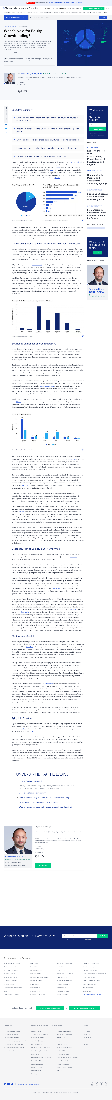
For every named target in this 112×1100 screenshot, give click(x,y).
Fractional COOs (35, 991)
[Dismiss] (107, 2)
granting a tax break (47, 386)
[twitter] (6, 129)
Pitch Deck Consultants (63, 991)
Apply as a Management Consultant (84, 1008)
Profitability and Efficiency (95, 191)
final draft (29, 647)
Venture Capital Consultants (46, 12)
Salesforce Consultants (90, 970)
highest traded (24, 612)
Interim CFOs (82, 12)
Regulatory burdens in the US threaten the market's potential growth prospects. (47, 130)
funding (32, 731)
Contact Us (86, 1034)
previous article (37, 265)
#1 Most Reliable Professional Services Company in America (65, 2)
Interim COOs (61, 970)
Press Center (87, 1038)
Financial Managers (36, 970)
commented (49, 683)
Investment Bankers (63, 1041)
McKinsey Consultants (63, 984)
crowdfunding (76, 162)
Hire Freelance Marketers (11, 1038)
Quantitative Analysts (89, 967)
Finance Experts (36, 1031)
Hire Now (97, 253)
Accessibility (75, 1092)
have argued (72, 459)
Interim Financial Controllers (65, 974)
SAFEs (18, 402)
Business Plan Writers (10, 977)
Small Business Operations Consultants (94, 974)
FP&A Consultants (36, 1067)
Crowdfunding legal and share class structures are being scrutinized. (47, 139)
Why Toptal (86, 1031)
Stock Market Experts (89, 984)
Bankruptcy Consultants (11, 967)
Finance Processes (10, 26)
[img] (55, 74)
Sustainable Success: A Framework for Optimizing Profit (97, 196)
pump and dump (56, 588)
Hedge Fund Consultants (64, 963)
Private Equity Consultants (71, 12)
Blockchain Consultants (11, 970)
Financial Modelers (35, 974)
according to (26, 485)
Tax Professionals (88, 988)
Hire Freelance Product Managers (14, 1047)
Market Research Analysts (64, 981)
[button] (106, 13)
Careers (85, 1041)
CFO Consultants (9, 984)
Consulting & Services (59, 8)
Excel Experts (34, 963)
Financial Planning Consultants (39, 977)
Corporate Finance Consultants (94, 12)
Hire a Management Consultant (93, 8)
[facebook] (6, 133)
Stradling (58, 178)
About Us (78, 8)
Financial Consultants (36, 967)
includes (21, 511)
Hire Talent (47, 8)
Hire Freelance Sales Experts (12, 1051)
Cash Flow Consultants (11, 981)
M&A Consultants (62, 977)
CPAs (5, 991)
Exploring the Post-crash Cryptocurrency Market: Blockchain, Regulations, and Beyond (97, 157)
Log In (107, 8)
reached (51, 170)
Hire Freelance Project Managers (13, 1044)
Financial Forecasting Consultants (41, 1057)
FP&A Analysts (34, 984)
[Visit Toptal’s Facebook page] (101, 1084)
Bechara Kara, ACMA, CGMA (31, 74)
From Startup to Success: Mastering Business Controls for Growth (96, 214)
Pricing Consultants (62, 994)
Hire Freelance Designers (11, 1034)
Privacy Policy (58, 1092)
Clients (69, 8)
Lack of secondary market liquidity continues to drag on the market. (47, 147)
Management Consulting (15, 17)
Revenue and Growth (93, 172)
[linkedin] (6, 125)
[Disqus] (46, 897)
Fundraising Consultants (32, 12)
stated (73, 609)
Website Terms (67, 1092)
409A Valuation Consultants (12, 963)
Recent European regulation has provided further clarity (41, 156)
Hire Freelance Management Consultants (16, 1041)
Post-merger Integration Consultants (67, 1057)
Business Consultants (10, 974)
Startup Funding (22, 84)
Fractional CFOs (35, 988)
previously (73, 557)
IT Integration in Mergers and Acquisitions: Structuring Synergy (97, 179)
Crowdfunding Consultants (12, 994)
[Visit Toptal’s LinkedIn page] (91, 1084)
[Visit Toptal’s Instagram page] (106, 1084)
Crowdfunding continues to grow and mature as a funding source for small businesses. (47, 119)
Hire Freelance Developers (12, 1031)
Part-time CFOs (61, 988)
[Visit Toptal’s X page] (96, 1084)
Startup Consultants (59, 12)
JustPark (23, 729)
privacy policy (101, 135)
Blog (73, 8)
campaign (56, 167)
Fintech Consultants (36, 981)
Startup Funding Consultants (18, 12)
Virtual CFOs (87, 991)
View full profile (9, 78)
